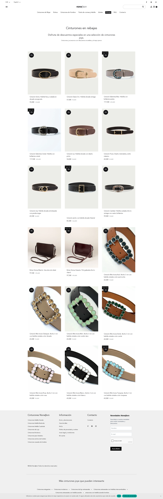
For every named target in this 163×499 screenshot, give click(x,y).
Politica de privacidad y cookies (68, 429)
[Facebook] (146, 2)
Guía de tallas (63, 423)
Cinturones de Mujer (43, 12)
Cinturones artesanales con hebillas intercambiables (110, 489)
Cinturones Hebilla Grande (35, 420)
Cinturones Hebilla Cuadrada (36, 426)
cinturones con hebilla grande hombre (97, 492)
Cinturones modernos (61, 489)
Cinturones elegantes (43, 489)
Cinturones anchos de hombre (37, 439)
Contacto (122, 12)
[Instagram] (156, 2)
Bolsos (55, 12)
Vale (119, 496)
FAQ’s (61, 426)
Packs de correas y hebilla (86, 12)
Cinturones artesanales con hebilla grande (68, 492)
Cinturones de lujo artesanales (80, 489)
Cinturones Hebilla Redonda (36, 423)
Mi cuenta (62, 435)
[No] (161, 496)
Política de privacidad (129, 496)
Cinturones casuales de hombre (37, 442)
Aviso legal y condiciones (66, 432)
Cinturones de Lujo (33, 429)
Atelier (100, 12)
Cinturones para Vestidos (35, 435)
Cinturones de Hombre (68, 12)
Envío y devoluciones (65, 420)
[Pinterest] (151, 2)
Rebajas (108, 12)
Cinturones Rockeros (34, 432)
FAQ (115, 12)
